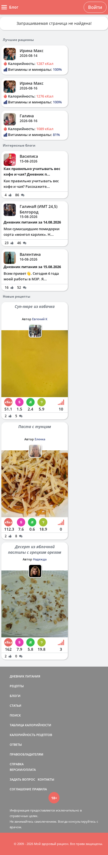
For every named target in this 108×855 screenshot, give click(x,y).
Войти (95, 7)
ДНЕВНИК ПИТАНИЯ (25, 676)
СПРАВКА (17, 764)
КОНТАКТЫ (46, 779)
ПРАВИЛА (39, 789)
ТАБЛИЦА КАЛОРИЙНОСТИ (30, 725)
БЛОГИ (15, 696)
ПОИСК (15, 715)
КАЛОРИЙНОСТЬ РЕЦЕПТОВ (31, 735)
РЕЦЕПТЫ (17, 686)
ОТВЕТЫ (16, 744)
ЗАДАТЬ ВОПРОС (22, 779)
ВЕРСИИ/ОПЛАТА (23, 769)
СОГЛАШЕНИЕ (20, 789)
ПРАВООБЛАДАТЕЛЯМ (26, 754)
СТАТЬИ (15, 705)
